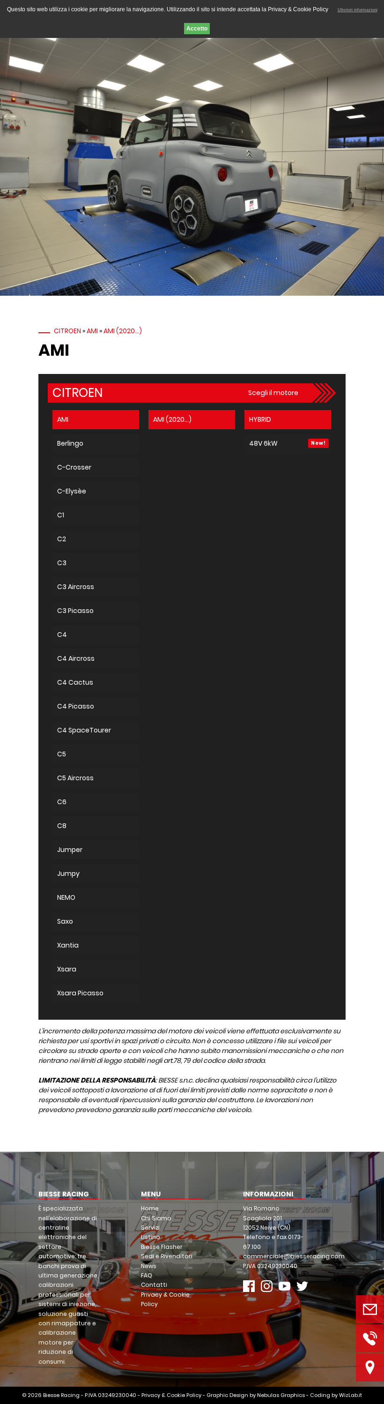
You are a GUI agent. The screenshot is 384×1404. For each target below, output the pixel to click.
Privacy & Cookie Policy (171, 1395)
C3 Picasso (75, 610)
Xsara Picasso (80, 993)
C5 (61, 754)
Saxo (65, 921)
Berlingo (70, 443)
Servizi (150, 1228)
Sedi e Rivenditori (166, 1256)
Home (150, 1208)
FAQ (146, 1275)
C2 (61, 539)
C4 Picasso (75, 706)
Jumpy (68, 873)
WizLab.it (350, 1395)
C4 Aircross (76, 658)
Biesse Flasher (162, 1247)
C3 (61, 563)
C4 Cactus (75, 682)
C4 (62, 634)
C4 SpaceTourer (84, 730)
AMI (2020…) (122, 331)
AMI (92, 331)
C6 (61, 802)
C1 (60, 515)
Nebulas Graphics (281, 1395)
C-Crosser (74, 467)
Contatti (154, 1285)
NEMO (66, 897)
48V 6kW (263, 443)
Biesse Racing (61, 1395)
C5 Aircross (75, 778)
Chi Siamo (156, 1218)
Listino (150, 1237)
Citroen (67, 331)
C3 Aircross (75, 586)
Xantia (68, 945)
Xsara (66, 969)
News (148, 1266)
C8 (61, 825)
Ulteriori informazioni (357, 9)
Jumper (69, 849)
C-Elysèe (71, 491)
